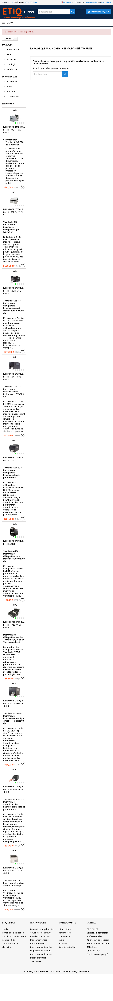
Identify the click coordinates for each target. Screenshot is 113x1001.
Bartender (11, 59)
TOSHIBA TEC (12, 96)
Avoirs (61, 940)
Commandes (65, 936)
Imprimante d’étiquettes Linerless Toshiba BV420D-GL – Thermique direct (14, 787)
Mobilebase (12, 69)
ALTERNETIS (11, 81)
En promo (8, 103)
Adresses (63, 943)
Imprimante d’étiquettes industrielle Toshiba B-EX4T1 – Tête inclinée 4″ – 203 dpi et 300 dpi (14, 374)
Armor (9, 86)
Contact (5, 2)
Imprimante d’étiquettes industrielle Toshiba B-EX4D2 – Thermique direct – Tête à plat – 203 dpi (14, 701)
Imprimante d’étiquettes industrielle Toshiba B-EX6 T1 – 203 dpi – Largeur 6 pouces (14, 288)
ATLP (8, 54)
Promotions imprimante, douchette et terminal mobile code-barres (42, 933)
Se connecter (92, 2)
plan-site (6, 947)
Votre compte (67, 922)
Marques (7, 44)
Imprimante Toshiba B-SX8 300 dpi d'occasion (14, 127)
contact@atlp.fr (100, 954)
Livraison (6, 929)
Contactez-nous (10, 943)
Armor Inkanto (13, 49)
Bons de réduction (67, 947)
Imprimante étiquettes (41, 954)
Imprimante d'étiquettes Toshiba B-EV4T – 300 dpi (14, 868)
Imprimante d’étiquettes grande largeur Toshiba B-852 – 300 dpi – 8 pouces (14, 209)
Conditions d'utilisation (13, 932)
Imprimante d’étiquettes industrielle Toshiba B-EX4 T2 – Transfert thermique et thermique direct (14, 457)
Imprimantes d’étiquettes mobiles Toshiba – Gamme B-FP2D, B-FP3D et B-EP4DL (14, 622)
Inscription (106, 2)
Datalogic (11, 64)
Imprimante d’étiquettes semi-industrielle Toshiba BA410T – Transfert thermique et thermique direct (14, 541)
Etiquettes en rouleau (40, 950)
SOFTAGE (10, 91)
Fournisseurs (10, 76)
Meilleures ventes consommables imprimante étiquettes (41, 943)
